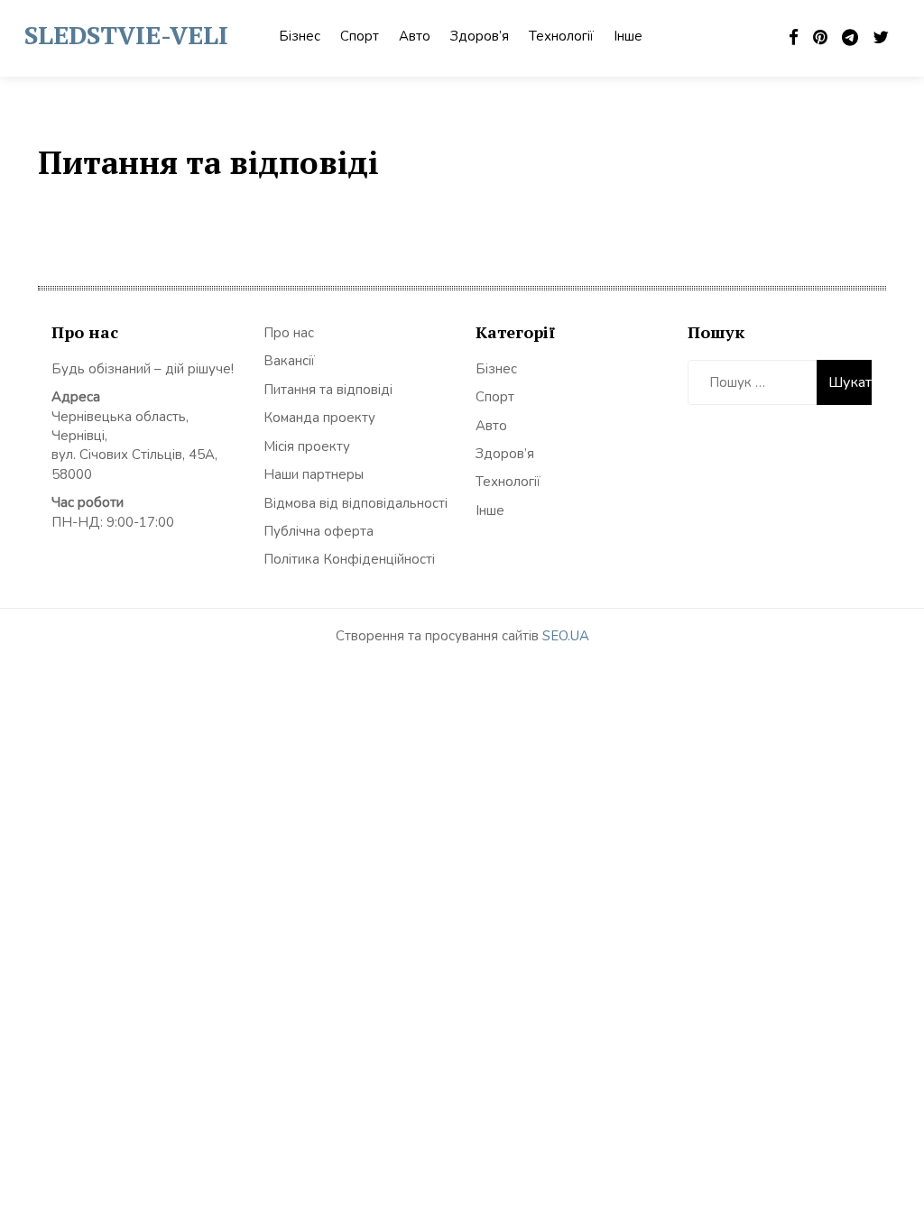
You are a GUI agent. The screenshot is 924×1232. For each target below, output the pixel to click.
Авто (414, 36)
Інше (628, 36)
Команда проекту (319, 418)
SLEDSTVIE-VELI (126, 34)
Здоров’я (479, 36)
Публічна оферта (318, 531)
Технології (561, 36)
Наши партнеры (313, 474)
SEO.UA (565, 636)
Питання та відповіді (328, 390)
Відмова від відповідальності (355, 503)
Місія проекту (306, 446)
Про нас (288, 333)
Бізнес (299, 36)
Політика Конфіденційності (349, 559)
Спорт (359, 36)
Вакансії (289, 361)
